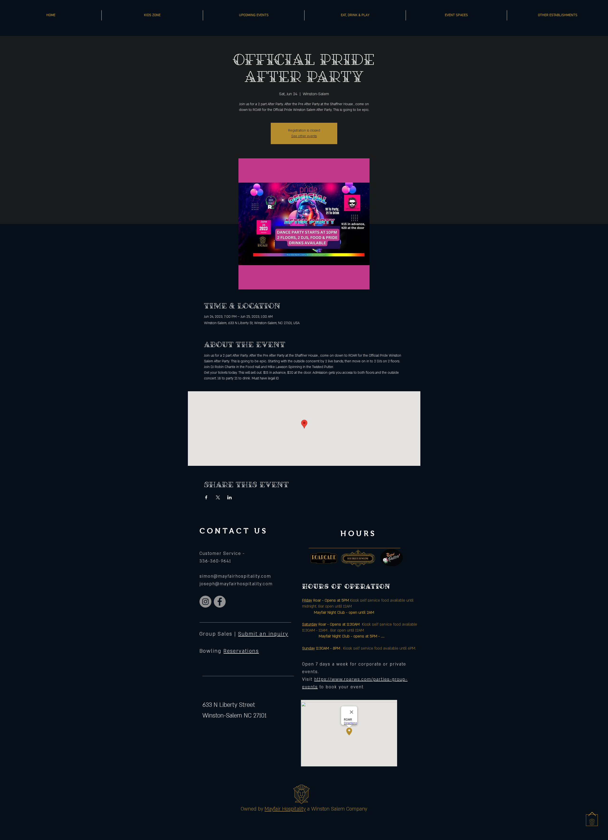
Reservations (241, 651)
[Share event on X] (218, 497)
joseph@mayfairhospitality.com (236, 584)
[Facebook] (220, 602)
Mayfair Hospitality (285, 809)
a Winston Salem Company (337, 809)
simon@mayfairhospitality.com (235, 576)
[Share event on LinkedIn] (229, 497)
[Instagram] (205, 602)
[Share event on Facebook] (206, 497)
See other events (304, 136)
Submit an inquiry (263, 634)
